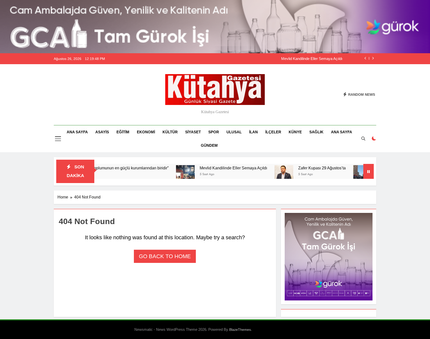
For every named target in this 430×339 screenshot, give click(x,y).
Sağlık (316, 132)
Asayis (102, 132)
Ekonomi (146, 132)
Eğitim (122, 132)
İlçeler (273, 132)
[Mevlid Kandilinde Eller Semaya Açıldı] (171, 174)
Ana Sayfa (77, 132)
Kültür (170, 132)
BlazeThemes (240, 330)
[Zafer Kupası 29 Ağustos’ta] (270, 174)
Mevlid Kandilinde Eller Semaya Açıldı (311, 59)
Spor (213, 132)
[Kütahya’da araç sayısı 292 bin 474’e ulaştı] (349, 174)
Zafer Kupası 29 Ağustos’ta (308, 168)
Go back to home (165, 256)
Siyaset (193, 132)
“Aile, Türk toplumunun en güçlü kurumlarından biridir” (107, 168)
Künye (295, 132)
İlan (253, 132)
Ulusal (234, 132)
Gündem (209, 145)
